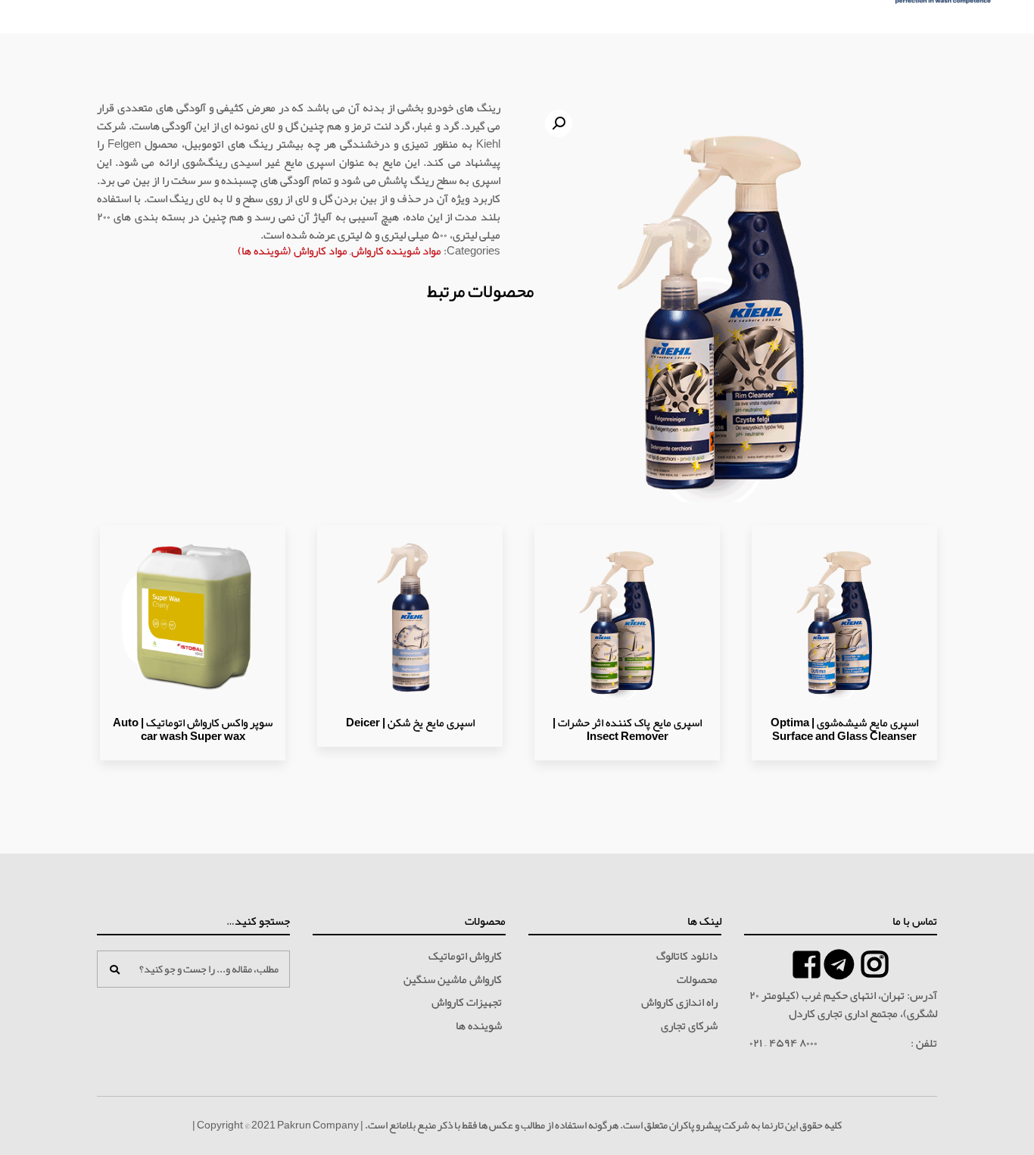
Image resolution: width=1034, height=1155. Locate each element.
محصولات (697, 980)
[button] (558, 123)
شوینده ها (479, 1026)
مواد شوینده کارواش (396, 251)
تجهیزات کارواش (466, 1003)
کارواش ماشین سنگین (452, 980)
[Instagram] (874, 964)
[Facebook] (839, 964)
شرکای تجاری (689, 1026)
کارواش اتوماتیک (465, 956)
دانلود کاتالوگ (687, 956)
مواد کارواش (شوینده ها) (292, 251)
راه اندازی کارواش (679, 1003)
